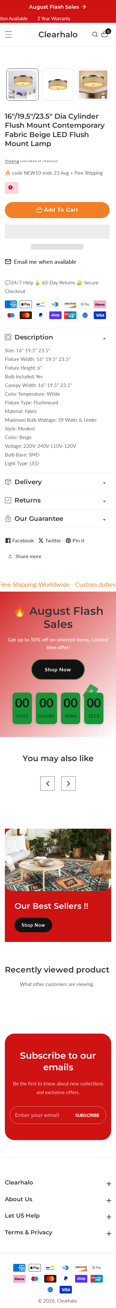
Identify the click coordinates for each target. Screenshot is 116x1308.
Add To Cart (61, 210)
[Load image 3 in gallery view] (93, 85)
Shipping (12, 161)
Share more (28, 556)
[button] (57, 232)
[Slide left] (7, 84)
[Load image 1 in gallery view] (22, 85)
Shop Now (58, 669)
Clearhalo (67, 1300)
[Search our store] (96, 34)
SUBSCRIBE (87, 1115)
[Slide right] (109, 84)
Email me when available (45, 261)
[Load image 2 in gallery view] (58, 85)
